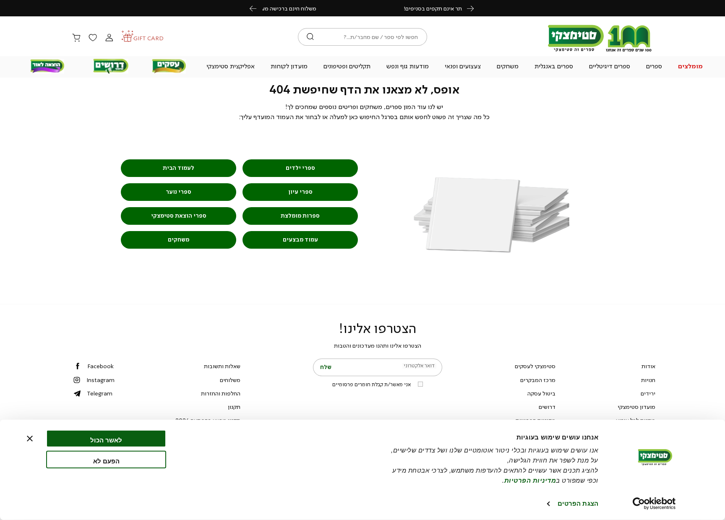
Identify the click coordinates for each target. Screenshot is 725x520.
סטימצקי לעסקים (535, 366)
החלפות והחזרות (220, 393)
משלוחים (230, 380)
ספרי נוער (178, 192)
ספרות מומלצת (300, 216)
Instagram (100, 380)
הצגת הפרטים (578, 503)
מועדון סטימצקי (636, 407)
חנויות (648, 380)
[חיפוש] (310, 37)
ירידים (648, 393)
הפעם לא (106, 460)
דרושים (547, 407)
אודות (648, 366)
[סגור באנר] (30, 438)
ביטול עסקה (541, 393)
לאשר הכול (106, 440)
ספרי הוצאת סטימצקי (178, 216)
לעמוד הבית (178, 168)
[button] (690, 67)
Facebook (100, 366)
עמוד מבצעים (300, 240)
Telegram (99, 393)
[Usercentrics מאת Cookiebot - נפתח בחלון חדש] (654, 503)
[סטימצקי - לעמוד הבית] (600, 51)
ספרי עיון (300, 192)
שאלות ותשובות (222, 366)
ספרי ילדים (300, 168)
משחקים (178, 240)
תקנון (234, 407)
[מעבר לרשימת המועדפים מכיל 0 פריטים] (92, 38)
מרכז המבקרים (537, 380)
